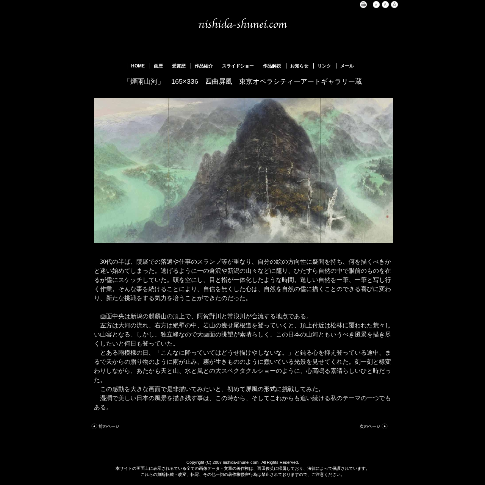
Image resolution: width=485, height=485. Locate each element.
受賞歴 (179, 66)
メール (347, 66)
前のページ (109, 426)
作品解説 (272, 66)
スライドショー (238, 66)
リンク (324, 66)
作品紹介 (204, 66)
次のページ (370, 426)
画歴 (158, 66)
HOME (138, 66)
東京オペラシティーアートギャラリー (297, 81)
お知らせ (299, 66)
